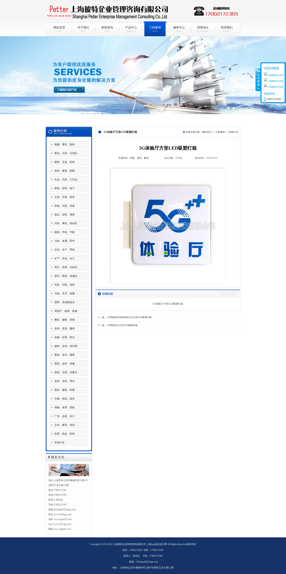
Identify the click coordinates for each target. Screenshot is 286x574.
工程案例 (155, 29)
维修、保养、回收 (64, 407)
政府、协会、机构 (64, 433)
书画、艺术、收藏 (64, 293)
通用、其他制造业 (64, 302)
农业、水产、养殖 (64, 249)
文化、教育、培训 (64, 424)
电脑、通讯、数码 (64, 144)
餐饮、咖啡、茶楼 (64, 319)
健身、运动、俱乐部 (65, 346)
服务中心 (179, 29)
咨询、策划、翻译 (64, 328)
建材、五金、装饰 (64, 161)
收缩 (258, 79)
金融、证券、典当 (64, 337)
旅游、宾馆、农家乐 (65, 372)
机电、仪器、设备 (64, 205)
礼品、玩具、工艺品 (65, 179)
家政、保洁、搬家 (64, 354)
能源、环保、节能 (64, 232)
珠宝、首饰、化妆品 (65, 267)
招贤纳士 (203, 29)
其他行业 (59, 442)
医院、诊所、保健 (64, 363)
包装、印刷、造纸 (64, 284)
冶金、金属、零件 (64, 240)
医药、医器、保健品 (65, 275)
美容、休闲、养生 (64, 381)
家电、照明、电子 (64, 188)
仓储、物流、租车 (64, 398)
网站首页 (59, 29)
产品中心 (131, 29)
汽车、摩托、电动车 (65, 223)
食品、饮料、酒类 (64, 214)
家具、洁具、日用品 (65, 153)
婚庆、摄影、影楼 (64, 389)
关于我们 (83, 29)
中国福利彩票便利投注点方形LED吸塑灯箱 (129, 317)
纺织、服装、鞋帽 (64, 170)
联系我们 (227, 29)
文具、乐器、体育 (64, 197)
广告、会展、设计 (64, 416)
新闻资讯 (107, 29)
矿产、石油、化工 (64, 258)
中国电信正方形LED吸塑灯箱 (122, 325)
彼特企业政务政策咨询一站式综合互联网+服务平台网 (143, 80)
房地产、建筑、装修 (65, 310)
